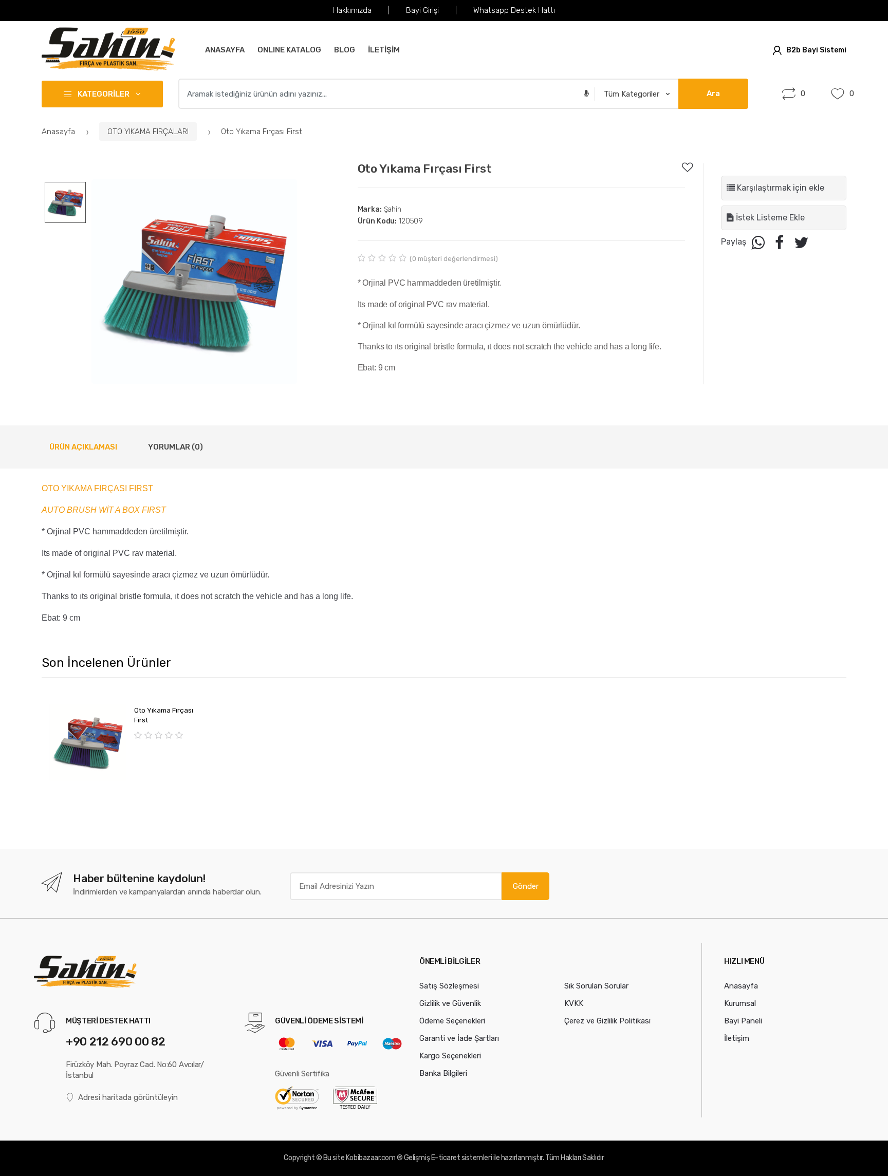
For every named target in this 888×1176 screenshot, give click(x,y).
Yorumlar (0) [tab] (175, 447)
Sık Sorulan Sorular (596, 986)
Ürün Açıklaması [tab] (83, 447)
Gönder (526, 886)
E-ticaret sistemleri (461, 1157)
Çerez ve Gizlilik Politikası (607, 1020)
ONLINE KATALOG (289, 49)
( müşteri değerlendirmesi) (454, 259)
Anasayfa (225, 49)
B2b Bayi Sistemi (816, 50)
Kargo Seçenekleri (450, 1055)
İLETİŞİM (384, 49)
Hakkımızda (352, 10)
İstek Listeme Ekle (769, 217)
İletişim (736, 1038)
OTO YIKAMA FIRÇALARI (148, 131)
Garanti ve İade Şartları (459, 1038)
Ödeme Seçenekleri (452, 1020)
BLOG (344, 49)
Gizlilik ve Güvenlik (450, 1003)
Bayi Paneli (743, 1020)
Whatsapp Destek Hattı (514, 10)
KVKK (573, 1003)
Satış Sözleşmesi (449, 986)
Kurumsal (740, 1003)
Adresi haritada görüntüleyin (128, 1097)
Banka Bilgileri (443, 1073)
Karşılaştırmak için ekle (779, 188)
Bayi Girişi (422, 10)
